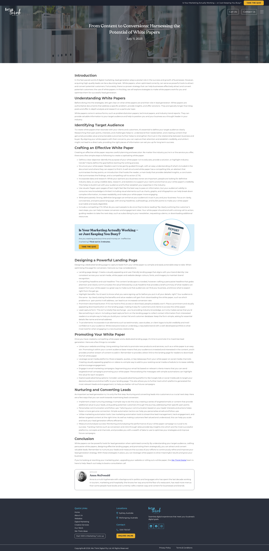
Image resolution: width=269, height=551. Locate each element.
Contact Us (249, 11)
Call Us (233, 11)
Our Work (79, 528)
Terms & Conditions (184, 547)
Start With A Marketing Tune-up (90, 536)
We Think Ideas (81, 531)
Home (77, 512)
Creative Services (82, 524)
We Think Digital (178, 460)
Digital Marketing (82, 521)
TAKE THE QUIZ (254, 3)
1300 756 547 (124, 530)
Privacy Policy (165, 547)
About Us (78, 515)
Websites (78, 518)
